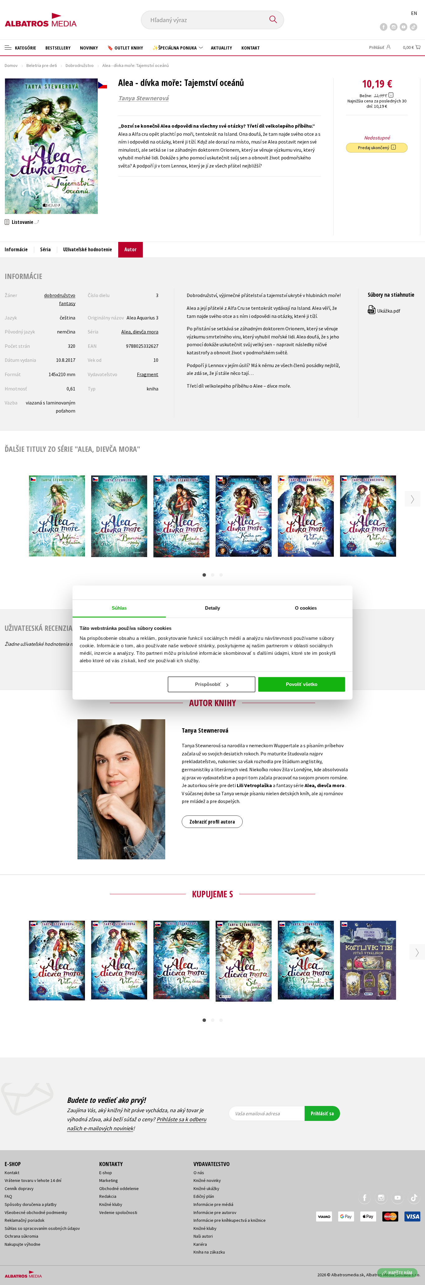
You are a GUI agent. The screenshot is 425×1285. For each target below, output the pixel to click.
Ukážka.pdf (384, 311)
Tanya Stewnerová (143, 98)
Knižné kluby (110, 1204)
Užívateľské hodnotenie (87, 249)
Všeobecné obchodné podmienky (36, 1212)
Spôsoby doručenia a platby (31, 1204)
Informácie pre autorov (215, 1212)
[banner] (41, 14)
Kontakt (250, 48)
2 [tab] (212, 575)
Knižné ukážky (206, 1188)
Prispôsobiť (208, 684)
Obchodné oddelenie (119, 1188)
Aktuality (221, 48)
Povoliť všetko (301, 684)
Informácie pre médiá (213, 1204)
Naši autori (203, 1236)
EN (414, 13)
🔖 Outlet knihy (125, 48)
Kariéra (200, 1244)
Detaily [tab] (212, 608)
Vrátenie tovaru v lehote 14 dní (33, 1180)
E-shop (105, 1172)
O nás (199, 1172)
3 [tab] (221, 575)
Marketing (108, 1180)
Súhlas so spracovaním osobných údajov (42, 1228)
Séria (45, 249)
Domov (11, 65)
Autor (130, 249)
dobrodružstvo (59, 295)
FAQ (8, 1196)
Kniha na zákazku (209, 1252)
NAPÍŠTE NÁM (400, 1273)
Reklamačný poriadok (24, 1220)
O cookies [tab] (306, 608)
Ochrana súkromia (21, 1236)
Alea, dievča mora (139, 331)
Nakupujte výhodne (22, 1244)
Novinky (89, 48)
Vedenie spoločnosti (118, 1212)
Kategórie (25, 48)
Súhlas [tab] (119, 608)
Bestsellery (58, 48)
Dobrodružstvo (80, 65)
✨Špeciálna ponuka (175, 48)
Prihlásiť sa (322, 1113)
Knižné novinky (207, 1180)
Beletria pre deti (41, 65)
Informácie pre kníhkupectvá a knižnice (230, 1220)
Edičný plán (204, 1196)
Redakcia (107, 1196)
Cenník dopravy (19, 1188)
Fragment (147, 374)
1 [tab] (204, 575)
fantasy (67, 303)
